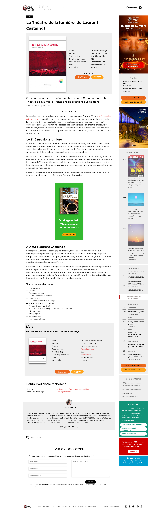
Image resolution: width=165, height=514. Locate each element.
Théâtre (70, 389)
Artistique (60, 389)
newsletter (102, 8)
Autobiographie (98, 56)
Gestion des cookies (91, 506)
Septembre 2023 (98, 62)
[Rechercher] (140, 7)
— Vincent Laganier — (69, 111)
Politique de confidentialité (63, 506)
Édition (86, 389)
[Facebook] (65, 427)
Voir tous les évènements (133, 365)
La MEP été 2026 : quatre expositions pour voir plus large (136, 322)
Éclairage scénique (64, 392)
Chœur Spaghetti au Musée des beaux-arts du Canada (136, 356)
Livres (81, 8)
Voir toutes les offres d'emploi (133, 98)
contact (111, 8)
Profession (72, 8)
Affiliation (74, 506)
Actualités (61, 8)
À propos (39, 506)
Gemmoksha (126, 388)
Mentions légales (82, 506)
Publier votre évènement (133, 370)
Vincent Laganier (127, 393)
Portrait (78, 389)
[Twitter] (69, 427)
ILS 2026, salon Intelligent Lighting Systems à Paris (134, 334)
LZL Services (67, 413)
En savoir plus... (133, 190)
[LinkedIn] (77, 427)
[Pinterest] (61, 427)
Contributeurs (46, 506)
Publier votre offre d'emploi (133, 102)
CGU (53, 506)
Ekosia (124, 382)
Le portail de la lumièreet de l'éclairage (46, 8)
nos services (90, 8)
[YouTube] (73, 427)
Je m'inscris (133, 451)
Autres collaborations (129, 433)
